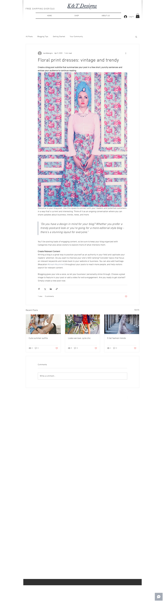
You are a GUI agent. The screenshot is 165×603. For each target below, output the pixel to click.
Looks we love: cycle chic (79, 338)
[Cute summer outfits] (43, 324)
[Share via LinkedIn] (51, 289)
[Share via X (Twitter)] (45, 289)
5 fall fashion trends (116, 338)
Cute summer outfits (38, 338)
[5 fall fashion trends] (121, 324)
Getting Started (59, 36)
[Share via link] (57, 289)
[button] (138, 15)
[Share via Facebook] (39, 289)
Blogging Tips (42, 36)
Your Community (76, 36)
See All (136, 310)
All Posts (29, 36)
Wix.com (60, 398)
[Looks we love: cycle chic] (82, 324)
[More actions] (125, 53)
